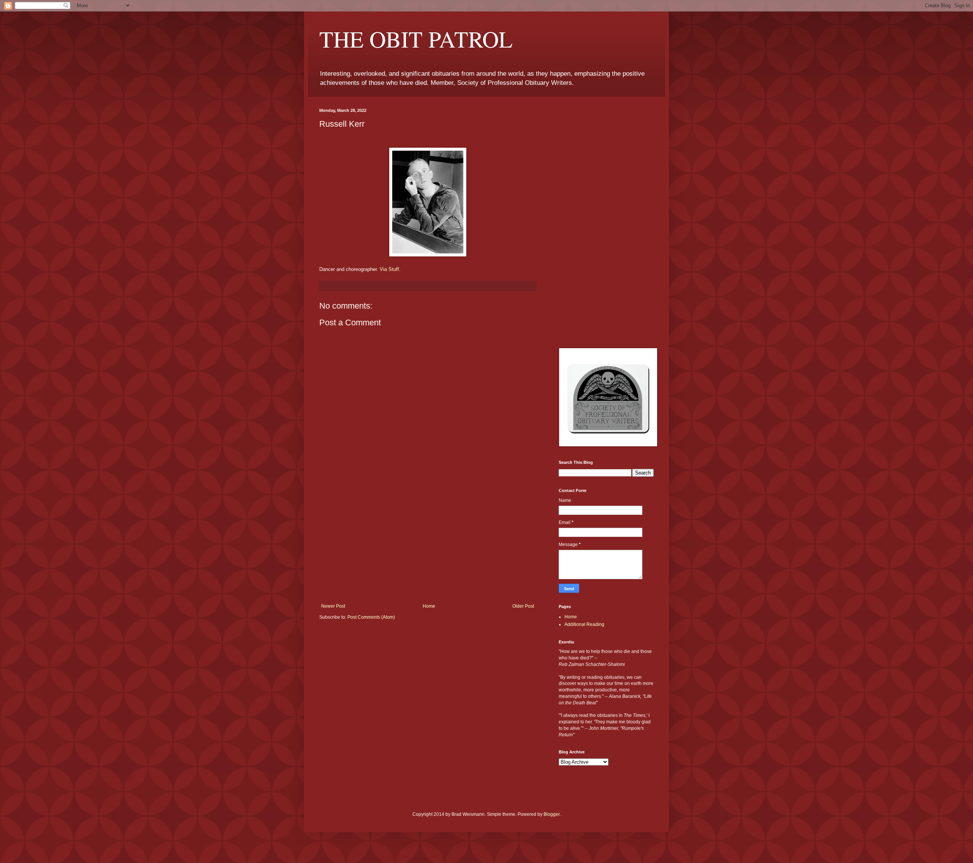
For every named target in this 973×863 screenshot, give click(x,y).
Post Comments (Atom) (371, 617)
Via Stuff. (390, 269)
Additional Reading (584, 624)
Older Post (523, 606)
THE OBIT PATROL (416, 39)
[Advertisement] (428, 546)
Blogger (551, 814)
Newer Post (333, 606)
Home (429, 606)
